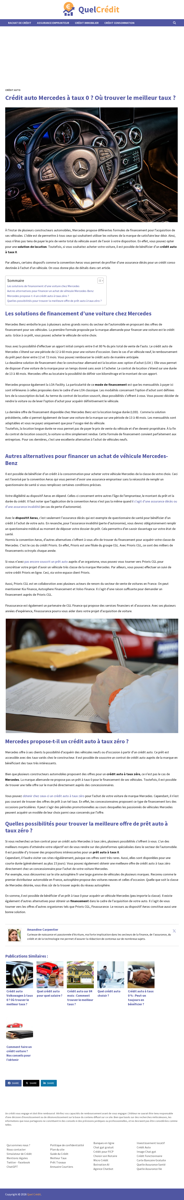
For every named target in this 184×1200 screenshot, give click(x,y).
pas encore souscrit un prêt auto (46, 561)
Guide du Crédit (59, 1154)
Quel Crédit (34, 1194)
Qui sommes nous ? (18, 1145)
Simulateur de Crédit (19, 1154)
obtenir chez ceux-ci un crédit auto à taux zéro (53, 796)
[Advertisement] (92, 53)
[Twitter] (174, 931)
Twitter (11, 1162)
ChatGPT (12, 1166)
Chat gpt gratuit (103, 1147)
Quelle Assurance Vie (149, 1169)
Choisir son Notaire (105, 1156)
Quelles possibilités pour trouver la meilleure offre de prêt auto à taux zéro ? (55, 301)
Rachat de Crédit (19, 23)
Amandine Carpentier (42, 929)
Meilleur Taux (58, 1158)
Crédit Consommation (119, 23)
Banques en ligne (103, 1143)
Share (15, 1083)
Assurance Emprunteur (53, 23)
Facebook (24, 1162)
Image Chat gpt (146, 1151)
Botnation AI (101, 1164)
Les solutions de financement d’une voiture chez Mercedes (43, 286)
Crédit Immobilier (87, 23)
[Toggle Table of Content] (99, 281)
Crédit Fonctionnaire (149, 1156)
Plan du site (57, 1149)
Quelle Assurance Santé (151, 1164)
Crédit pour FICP (103, 1151)
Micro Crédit (100, 1160)
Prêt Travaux (58, 1162)
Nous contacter (16, 1149)
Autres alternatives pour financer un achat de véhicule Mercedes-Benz (50, 291)
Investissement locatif (151, 1143)
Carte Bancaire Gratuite (151, 1160)
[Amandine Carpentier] (14, 935)
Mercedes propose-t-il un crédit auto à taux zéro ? (38, 296)
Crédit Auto (12, 90)
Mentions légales (17, 1158)
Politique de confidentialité (67, 1145)
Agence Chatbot (103, 1169)
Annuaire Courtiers (61, 1166)
